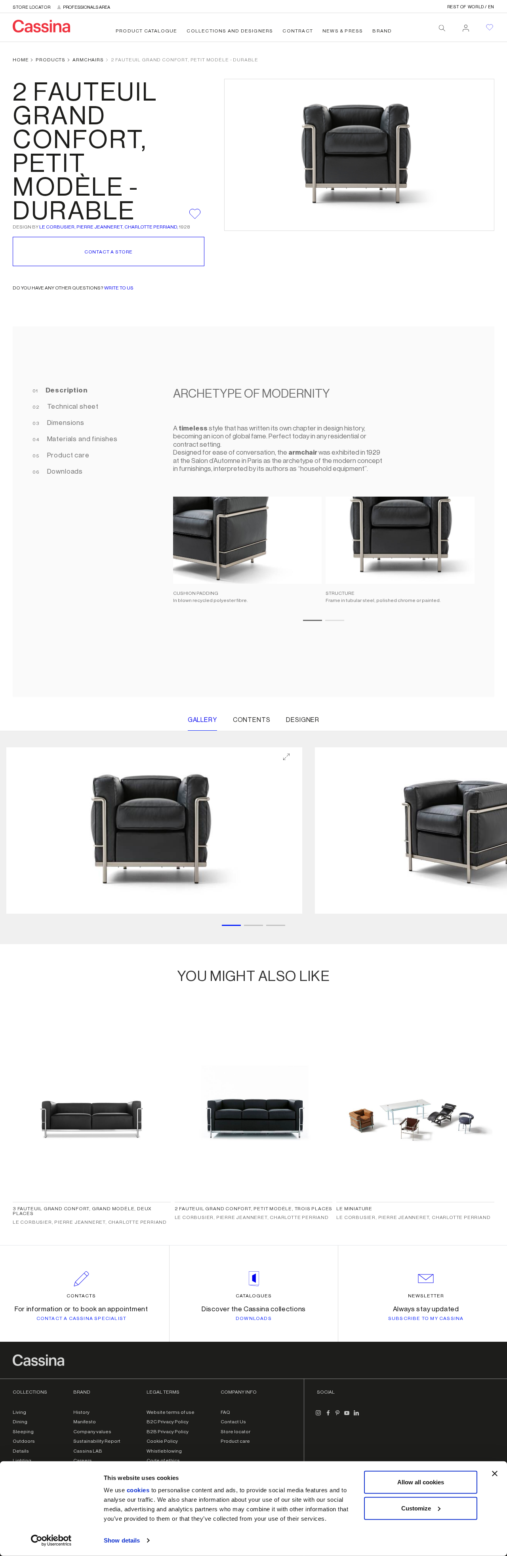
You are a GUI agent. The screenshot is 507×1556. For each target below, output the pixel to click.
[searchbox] (442, 28)
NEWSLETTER (426, 1295)
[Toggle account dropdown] (465, 26)
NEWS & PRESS (342, 31)
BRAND (382, 31)
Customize (416, 1508)
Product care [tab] (68, 455)
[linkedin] (356, 1416)
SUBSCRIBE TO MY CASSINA (426, 1318)
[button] (154, 830)
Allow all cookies (420, 1482)
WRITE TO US (118, 288)
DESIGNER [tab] (302, 720)
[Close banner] (494, 1473)
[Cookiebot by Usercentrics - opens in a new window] (51, 1540)
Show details (122, 1540)
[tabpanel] (320, 511)
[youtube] (347, 1416)
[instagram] (318, 1416)
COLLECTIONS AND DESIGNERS (230, 31)
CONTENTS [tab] (252, 720)
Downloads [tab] (64, 471)
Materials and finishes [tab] (82, 439)
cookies (138, 1490)
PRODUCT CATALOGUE (146, 31)
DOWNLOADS (254, 1318)
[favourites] (489, 27)
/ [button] (470, 7)
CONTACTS (81, 1295)
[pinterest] (337, 1416)
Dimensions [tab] (65, 422)
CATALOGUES (254, 1295)
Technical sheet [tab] (72, 406)
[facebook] (328, 1416)
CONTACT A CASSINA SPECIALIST (81, 1318)
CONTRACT (297, 31)
